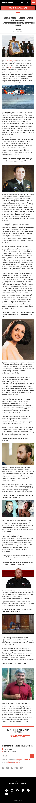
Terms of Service (16, 762)
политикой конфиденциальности (9, 760)
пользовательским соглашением (22, 759)
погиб (10, 67)
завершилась (11, 60)
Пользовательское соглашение (17, 783)
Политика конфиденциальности (18, 785)
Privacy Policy (9, 762)
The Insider (18, 29)
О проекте (17, 780)
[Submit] (32, 756)
